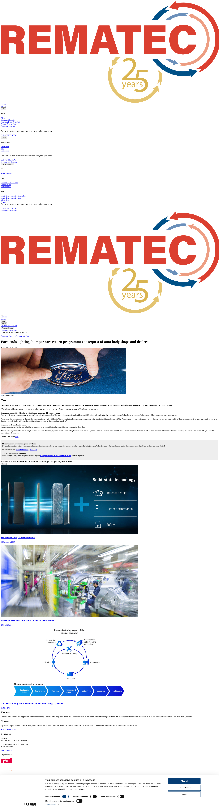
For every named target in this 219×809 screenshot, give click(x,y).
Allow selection (184, 788)
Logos (3, 202)
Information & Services (9, 183)
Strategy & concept (8, 126)
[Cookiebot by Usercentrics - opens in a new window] (30, 804)
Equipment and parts (23, 336)
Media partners (6, 173)
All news (4, 118)
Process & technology (9, 124)
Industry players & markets (10, 122)
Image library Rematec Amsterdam (13, 196)
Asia (2, 149)
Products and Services (9, 162)
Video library (5, 200)
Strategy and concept (8, 336)
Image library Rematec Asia (11, 198)
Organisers (5, 151)
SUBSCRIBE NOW (8, 135)
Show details (50, 804)
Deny (184, 794)
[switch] (93, 796)
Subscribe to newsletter (9, 210)
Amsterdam (5, 147)
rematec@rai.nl (6, 750)
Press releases (6, 185)
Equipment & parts (7, 120)
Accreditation (6, 187)
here (16, 437)
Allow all (184, 781)
